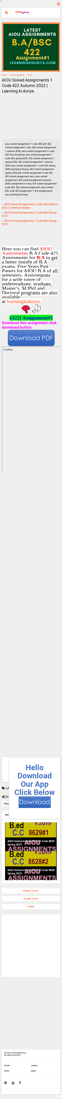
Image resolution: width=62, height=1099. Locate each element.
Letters (34, 1065)
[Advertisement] (22, 116)
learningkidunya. (24, 301)
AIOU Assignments (17, 75)
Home (4, 75)
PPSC (6, 1071)
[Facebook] (20, 1082)
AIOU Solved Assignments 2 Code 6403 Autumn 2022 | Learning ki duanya (30, 206)
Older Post (31, 899)
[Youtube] (13, 1082)
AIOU (30, 75)
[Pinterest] (5, 1082)
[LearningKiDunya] (22, 13)
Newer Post (31, 891)
